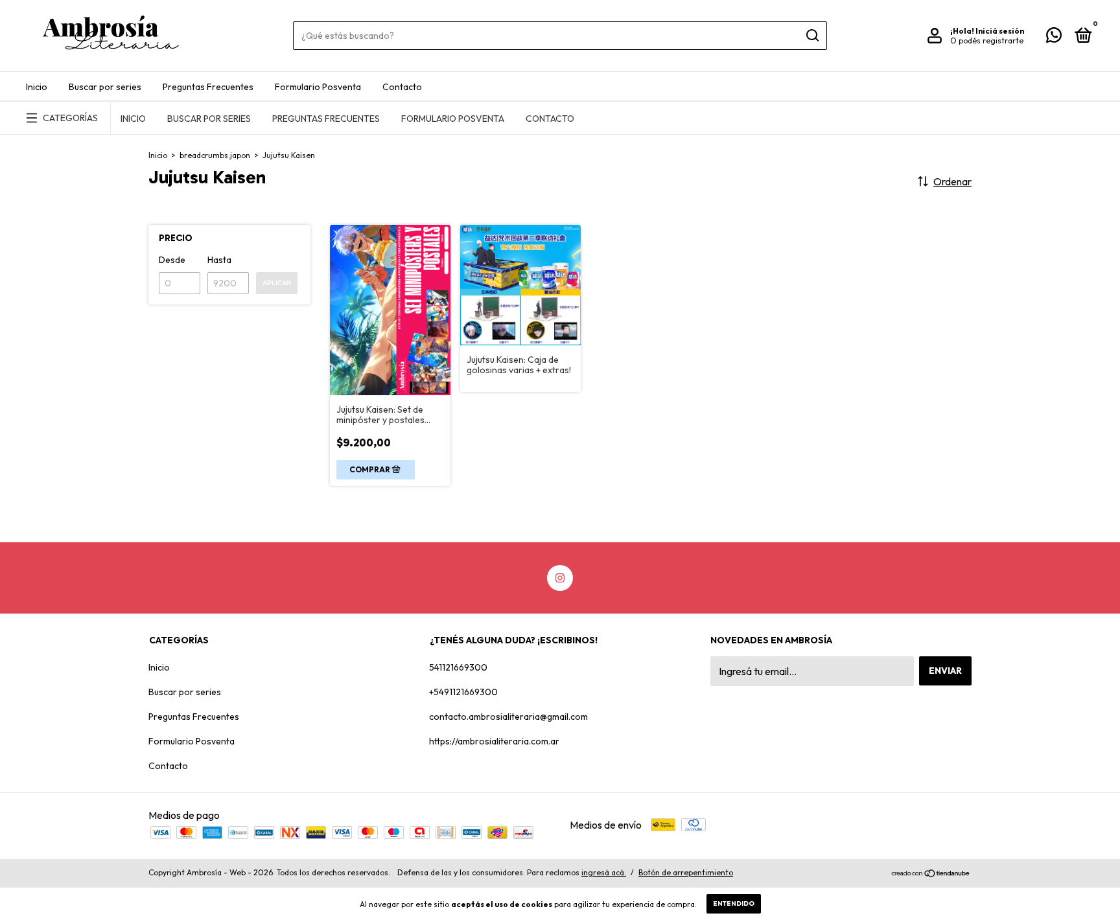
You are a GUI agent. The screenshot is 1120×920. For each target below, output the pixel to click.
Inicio (36, 87)
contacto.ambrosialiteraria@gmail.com (508, 716)
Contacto (402, 87)
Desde (172, 260)
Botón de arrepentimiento (685, 872)
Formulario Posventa (318, 87)
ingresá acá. (603, 872)
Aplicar (276, 282)
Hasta (219, 260)
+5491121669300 (463, 692)
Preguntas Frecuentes (208, 87)
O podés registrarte (986, 40)
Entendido (733, 903)
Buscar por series (105, 87)
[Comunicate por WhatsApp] (1054, 37)
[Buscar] (811, 35)
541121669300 (458, 667)
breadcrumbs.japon (215, 155)
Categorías (70, 118)
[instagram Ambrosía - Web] (560, 578)
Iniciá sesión (999, 31)
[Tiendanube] (931, 874)
